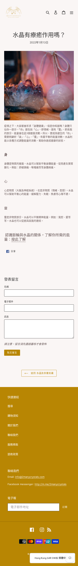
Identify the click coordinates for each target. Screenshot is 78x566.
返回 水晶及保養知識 (42, 373)
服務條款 (13, 444)
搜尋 (10, 406)
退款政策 (13, 454)
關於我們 (13, 425)
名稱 (6, 286)
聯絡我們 (13, 434)
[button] (52, 558)
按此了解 (18, 239)
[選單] (72, 12)
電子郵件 (8, 301)
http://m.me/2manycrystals (50, 484)
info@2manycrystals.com (29, 476)
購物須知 (13, 415)
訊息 (6, 316)
